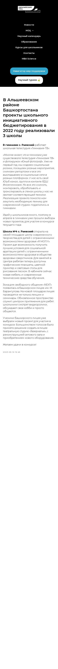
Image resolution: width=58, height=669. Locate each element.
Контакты (29, 53)
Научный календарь (29, 36)
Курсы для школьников (29, 47)
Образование (29, 41)
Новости (29, 24)
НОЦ (29, 30)
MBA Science (29, 58)
